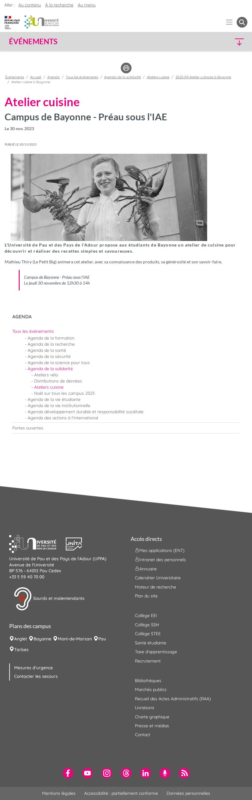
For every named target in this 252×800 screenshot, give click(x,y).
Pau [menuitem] (102, 639)
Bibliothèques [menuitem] (148, 680)
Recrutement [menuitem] (148, 661)
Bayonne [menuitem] (42, 639)
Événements (14, 77)
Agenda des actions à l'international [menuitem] (63, 418)
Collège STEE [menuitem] (148, 633)
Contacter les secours (36, 676)
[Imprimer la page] (126, 67)
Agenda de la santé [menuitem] (47, 350)
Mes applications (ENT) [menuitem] (161, 550)
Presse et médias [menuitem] (152, 725)
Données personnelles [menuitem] (188, 793)
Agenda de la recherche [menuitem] (51, 344)
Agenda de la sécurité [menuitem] (49, 356)
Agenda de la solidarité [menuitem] (50, 368)
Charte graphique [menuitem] (152, 717)
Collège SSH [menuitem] (147, 624)
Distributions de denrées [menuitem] (58, 381)
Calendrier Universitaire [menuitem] (158, 578)
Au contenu (29, 5)
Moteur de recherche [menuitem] (155, 587)
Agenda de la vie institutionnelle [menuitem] (59, 405)
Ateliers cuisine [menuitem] (49, 387)
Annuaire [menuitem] (148, 569)
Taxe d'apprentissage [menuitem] (156, 651)
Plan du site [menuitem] (146, 596)
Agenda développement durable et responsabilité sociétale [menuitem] (86, 411)
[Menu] (229, 22)
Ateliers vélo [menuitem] (46, 375)
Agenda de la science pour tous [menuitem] (59, 362)
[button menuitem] (242, 22)
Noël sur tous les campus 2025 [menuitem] (64, 393)
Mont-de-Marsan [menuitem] (75, 639)
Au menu (87, 5)
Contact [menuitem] (142, 734)
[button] (218, 41)
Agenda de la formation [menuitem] (51, 338)
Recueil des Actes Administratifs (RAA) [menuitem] (173, 698)
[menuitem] (126, 331)
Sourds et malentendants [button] (58, 598)
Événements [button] (33, 41)
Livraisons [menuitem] (144, 707)
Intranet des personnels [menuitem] (162, 559)
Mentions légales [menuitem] (59, 793)
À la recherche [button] (59, 5)
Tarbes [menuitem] (21, 649)
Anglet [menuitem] (20, 639)
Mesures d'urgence (33, 667)
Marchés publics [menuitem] (151, 689)
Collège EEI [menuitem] (146, 615)
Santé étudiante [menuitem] (150, 643)
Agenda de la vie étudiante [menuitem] (54, 399)
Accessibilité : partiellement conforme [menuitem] (121, 793)
